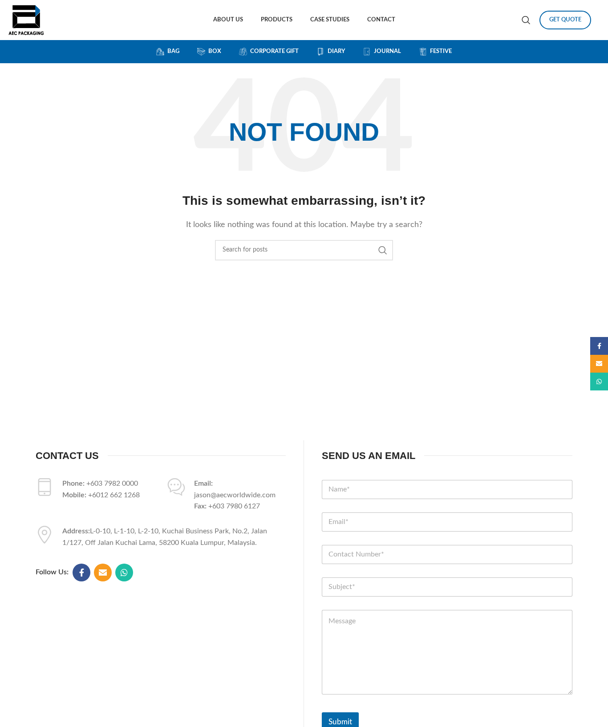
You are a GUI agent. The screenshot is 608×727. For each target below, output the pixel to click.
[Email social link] (103, 572)
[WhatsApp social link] (124, 572)
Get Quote (565, 20)
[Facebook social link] (81, 572)
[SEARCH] (383, 250)
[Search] (526, 20)
